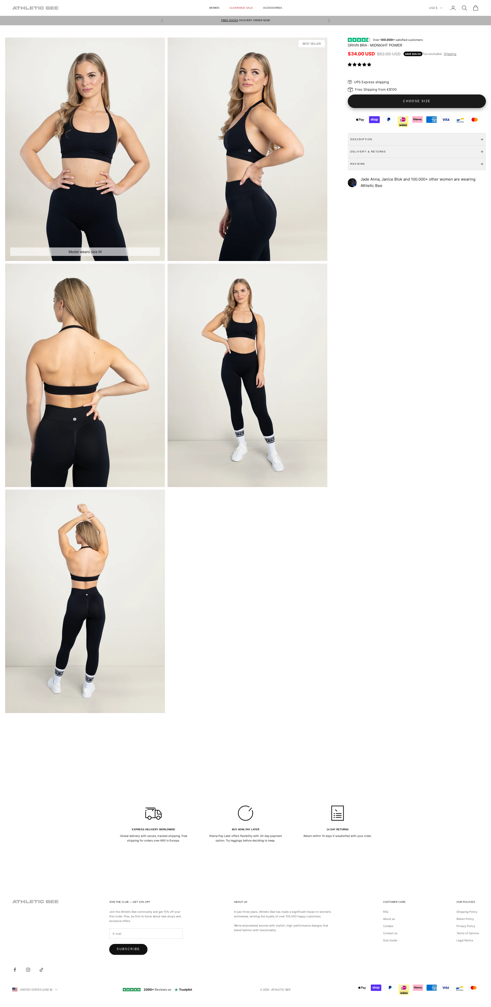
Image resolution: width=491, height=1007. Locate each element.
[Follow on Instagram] (28, 969)
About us (389, 919)
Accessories (272, 7)
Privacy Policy (465, 926)
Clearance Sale (241, 7)
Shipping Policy (466, 912)
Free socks (229, 20)
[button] (360, 64)
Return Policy (465, 919)
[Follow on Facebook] (14, 969)
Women (214, 7)
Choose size (416, 101)
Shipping (450, 54)
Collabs (388, 926)
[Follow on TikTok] (41, 969)
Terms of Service (467, 933)
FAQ (385, 912)
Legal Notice (464, 940)
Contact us (390, 933)
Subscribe (128, 949)
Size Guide (390, 940)
